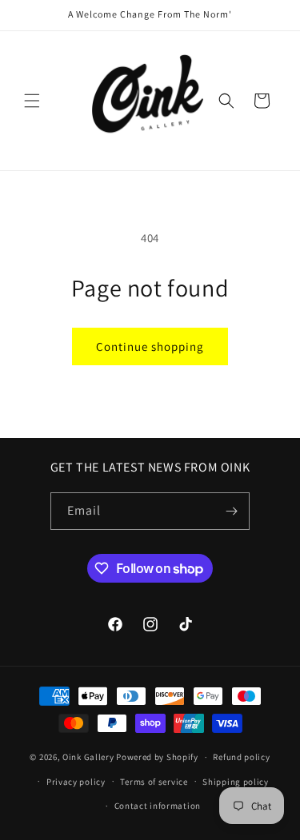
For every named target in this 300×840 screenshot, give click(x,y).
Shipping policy (235, 781)
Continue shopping (150, 346)
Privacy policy (76, 781)
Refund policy (241, 756)
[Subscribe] (231, 511)
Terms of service (153, 781)
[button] (32, 100)
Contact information (157, 805)
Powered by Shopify (157, 756)
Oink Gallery (89, 756)
